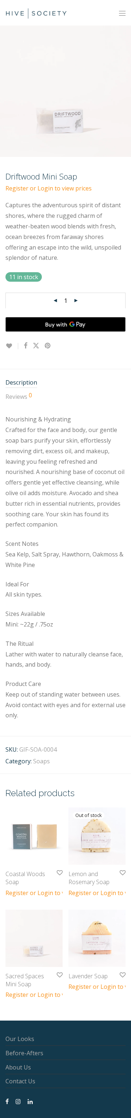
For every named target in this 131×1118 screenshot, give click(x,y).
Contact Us (20, 1081)
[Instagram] (18, 1101)
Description (21, 382)
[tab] (65, 383)
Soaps (41, 761)
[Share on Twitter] (36, 345)
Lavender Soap (88, 976)
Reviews (18, 396)
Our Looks (19, 1039)
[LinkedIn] (30, 1101)
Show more (17, 892)
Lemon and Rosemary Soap (89, 878)
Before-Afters (24, 1053)
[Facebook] (7, 1101)
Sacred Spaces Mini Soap (24, 980)
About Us (18, 1067)
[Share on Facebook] (25, 345)
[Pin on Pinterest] (48, 345)
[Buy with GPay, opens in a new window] (65, 324)
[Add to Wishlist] (11, 346)
